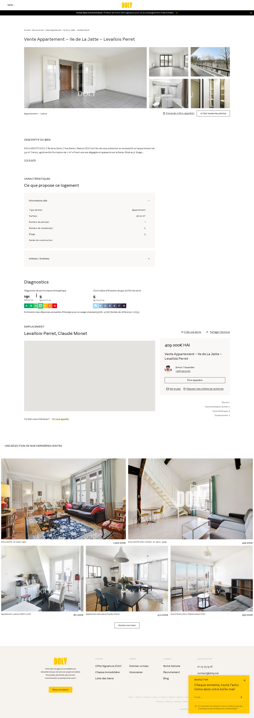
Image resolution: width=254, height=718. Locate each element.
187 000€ (78, 615)
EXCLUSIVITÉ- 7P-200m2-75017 (13, 542)
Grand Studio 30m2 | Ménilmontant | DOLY (188, 614)
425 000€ (247, 543)
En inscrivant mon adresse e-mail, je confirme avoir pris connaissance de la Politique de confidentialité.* (220, 707)
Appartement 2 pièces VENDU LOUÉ (16, 614)
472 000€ (162, 615)
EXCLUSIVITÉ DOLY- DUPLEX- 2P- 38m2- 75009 (147, 542)
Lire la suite (30, 160)
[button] (61, 419)
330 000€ (247, 615)
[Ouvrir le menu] (11, 5)
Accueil (27, 30)
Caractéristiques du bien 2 (217, 407)
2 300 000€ (119, 543)
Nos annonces (38, 30)
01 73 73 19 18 (204, 666)
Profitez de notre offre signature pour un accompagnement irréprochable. (125, 13)
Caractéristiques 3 (221, 411)
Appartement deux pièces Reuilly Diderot (102, 614)
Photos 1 (226, 402)
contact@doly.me (208, 673)
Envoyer (241, 697)
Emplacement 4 (222, 415)
